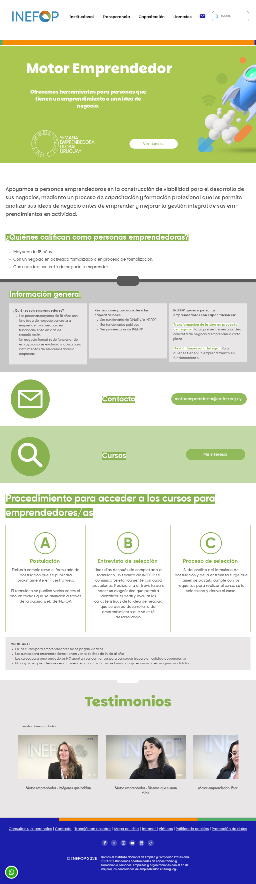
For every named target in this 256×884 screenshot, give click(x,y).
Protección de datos (229, 828)
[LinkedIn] (141, 843)
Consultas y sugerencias (30, 828)
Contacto (63, 828)
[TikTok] (151, 843)
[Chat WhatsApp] (11, 871)
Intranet (149, 828)
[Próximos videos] (231, 755)
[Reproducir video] (58, 757)
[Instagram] (123, 843)
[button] (81, 17)
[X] (114, 843)
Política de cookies (192, 828)
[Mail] (202, 16)
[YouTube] (132, 843)
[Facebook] (105, 843)
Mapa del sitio (126, 828)
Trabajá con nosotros (92, 828)
